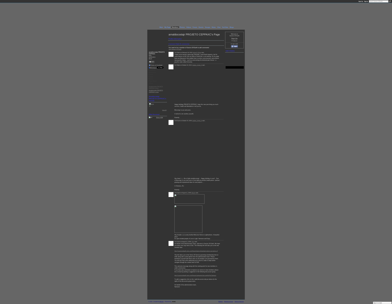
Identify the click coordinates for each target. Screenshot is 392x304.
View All (164, 110)
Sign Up (360, 1)
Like (152, 61)
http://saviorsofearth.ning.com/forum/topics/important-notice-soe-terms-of (196, 251)
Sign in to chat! (378, 302)
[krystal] (151, 105)
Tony (193, 241)
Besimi (193, 193)
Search (390, 1)
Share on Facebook (156, 65)
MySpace (153, 68)
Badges (220, 301)
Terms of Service (239, 301)
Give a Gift (159, 117)
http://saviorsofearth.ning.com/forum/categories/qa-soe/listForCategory (195, 275)
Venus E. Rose (197, 52)
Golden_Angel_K (197, 65)
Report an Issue (228, 301)
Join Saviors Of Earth (175, 49)
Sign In (366, 1)
